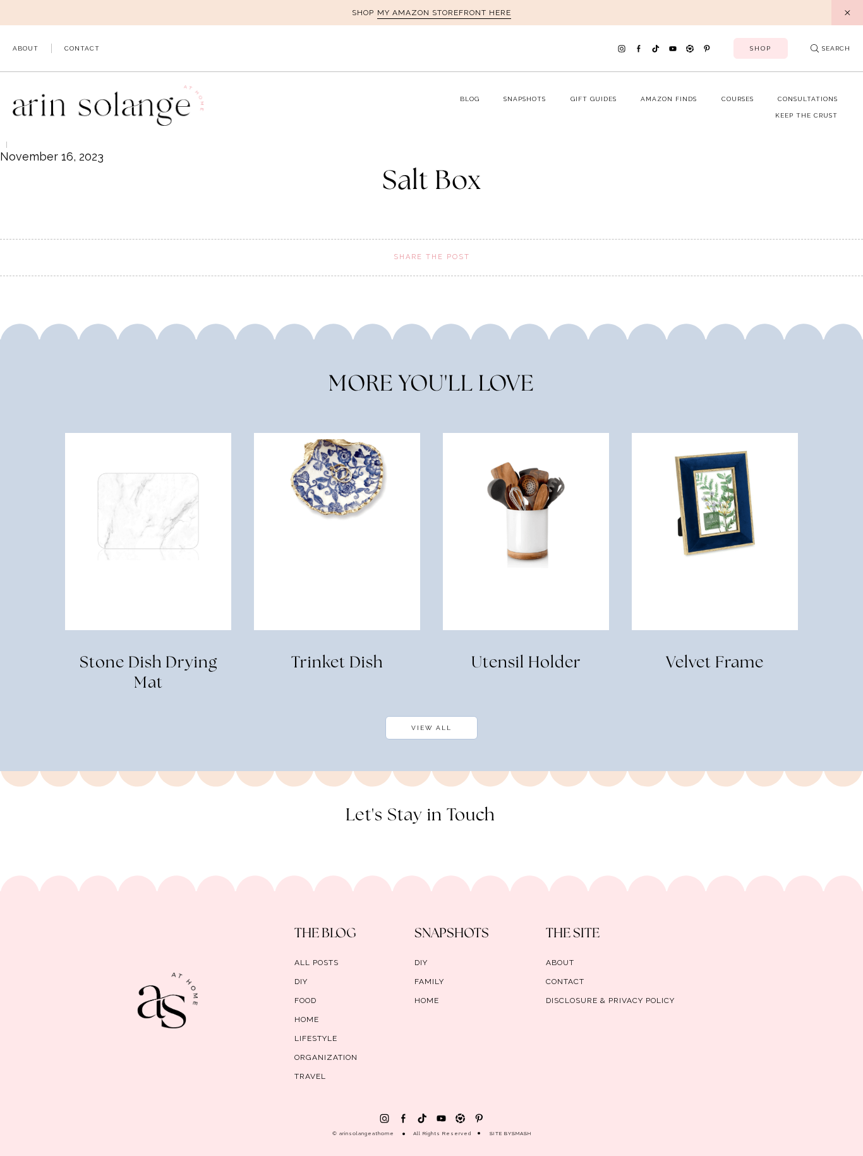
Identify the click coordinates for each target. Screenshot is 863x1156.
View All (431, 727)
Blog (470, 98)
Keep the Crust (806, 115)
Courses (737, 98)
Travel (310, 1076)
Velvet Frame (715, 663)
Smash (521, 1133)
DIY (301, 981)
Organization (326, 1057)
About (26, 48)
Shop (760, 48)
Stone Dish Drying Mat (148, 673)
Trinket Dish (337, 663)
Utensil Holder (526, 663)
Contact (82, 48)
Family (429, 981)
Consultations (808, 98)
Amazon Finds (669, 98)
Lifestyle (315, 1038)
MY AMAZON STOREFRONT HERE (444, 12)
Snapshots (525, 98)
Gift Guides (593, 98)
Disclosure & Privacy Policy (610, 1000)
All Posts (316, 962)
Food (305, 1000)
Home (306, 1019)
